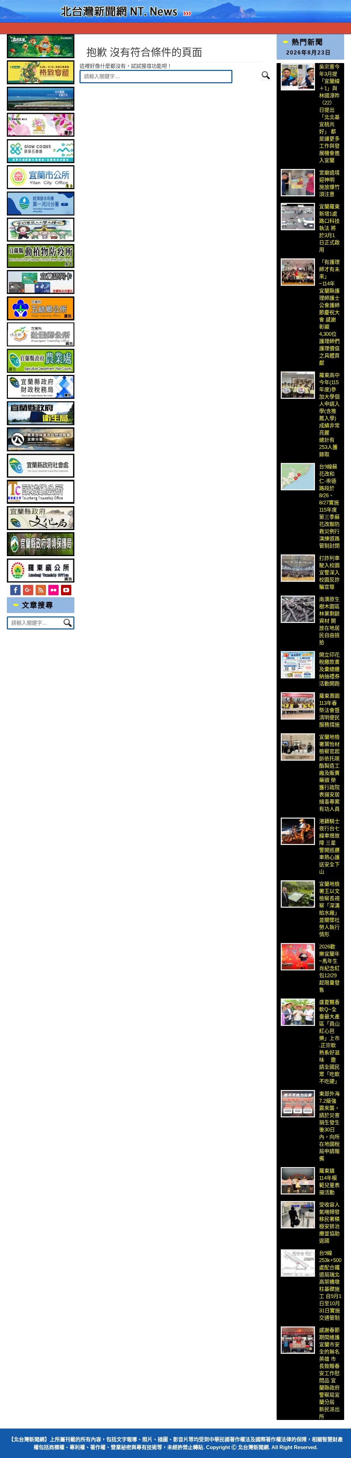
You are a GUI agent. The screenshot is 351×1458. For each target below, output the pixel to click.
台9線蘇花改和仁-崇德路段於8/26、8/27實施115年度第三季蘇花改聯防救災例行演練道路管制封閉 (329, 506)
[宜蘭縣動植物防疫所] (40, 266)
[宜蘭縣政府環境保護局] (40, 554)
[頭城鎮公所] (40, 502)
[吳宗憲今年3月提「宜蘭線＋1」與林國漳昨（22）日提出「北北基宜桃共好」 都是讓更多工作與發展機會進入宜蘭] (298, 76)
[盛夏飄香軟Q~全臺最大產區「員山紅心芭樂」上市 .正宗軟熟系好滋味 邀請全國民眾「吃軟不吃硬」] (298, 1012)
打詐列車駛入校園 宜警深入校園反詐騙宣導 (329, 572)
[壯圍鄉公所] (40, 344)
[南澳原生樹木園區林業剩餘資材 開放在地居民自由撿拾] (298, 609)
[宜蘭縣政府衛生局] (40, 423)
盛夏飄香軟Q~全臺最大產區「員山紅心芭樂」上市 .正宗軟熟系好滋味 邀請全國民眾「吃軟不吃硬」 (329, 1041)
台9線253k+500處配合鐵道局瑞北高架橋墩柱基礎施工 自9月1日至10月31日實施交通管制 (330, 1285)
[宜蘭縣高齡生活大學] (40, 240)
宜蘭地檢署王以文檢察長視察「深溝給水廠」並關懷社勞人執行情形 (329, 909)
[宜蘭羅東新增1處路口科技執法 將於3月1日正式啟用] (298, 216)
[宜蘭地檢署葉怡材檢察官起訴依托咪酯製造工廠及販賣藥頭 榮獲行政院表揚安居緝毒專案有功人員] (298, 747)
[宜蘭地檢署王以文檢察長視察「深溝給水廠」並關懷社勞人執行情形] (298, 894)
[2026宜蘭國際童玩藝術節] (40, 56)
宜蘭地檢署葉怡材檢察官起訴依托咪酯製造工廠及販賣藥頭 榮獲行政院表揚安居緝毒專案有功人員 (329, 773)
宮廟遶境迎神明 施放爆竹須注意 (329, 183)
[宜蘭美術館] (40, 109)
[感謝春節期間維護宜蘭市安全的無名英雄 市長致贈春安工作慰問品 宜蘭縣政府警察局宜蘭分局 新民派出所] (298, 1340)
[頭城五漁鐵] (40, 161)
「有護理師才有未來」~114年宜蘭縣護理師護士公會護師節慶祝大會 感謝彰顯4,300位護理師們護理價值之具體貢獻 (329, 312)
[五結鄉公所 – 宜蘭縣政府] (40, 318)
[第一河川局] (40, 214)
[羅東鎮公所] (40, 581)
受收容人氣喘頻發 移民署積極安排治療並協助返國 (329, 1222)
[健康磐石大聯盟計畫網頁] (40, 135)
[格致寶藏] (40, 82)
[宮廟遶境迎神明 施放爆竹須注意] (298, 182)
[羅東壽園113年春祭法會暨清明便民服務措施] (298, 706)
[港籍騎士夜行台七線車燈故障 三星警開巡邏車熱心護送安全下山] (298, 831)
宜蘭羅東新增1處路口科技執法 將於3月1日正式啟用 (329, 228)
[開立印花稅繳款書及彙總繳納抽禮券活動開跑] (298, 664)
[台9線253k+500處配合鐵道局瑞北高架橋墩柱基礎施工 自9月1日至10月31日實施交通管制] (298, 1263)
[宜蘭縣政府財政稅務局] (40, 397)
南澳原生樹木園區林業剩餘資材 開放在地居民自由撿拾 (329, 620)
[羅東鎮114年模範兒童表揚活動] (298, 1180)
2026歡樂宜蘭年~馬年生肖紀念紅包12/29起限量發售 (329, 968)
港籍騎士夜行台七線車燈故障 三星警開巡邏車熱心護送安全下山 (329, 846)
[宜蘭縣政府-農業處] (40, 371)
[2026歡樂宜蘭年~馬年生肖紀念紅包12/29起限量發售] (298, 956)
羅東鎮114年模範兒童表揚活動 (329, 1181)
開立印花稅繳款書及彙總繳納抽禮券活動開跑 (329, 669)
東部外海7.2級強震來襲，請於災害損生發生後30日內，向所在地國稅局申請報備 (329, 1126)
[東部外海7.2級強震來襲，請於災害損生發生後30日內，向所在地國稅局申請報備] (298, 1103)
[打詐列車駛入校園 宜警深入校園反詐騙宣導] (298, 568)
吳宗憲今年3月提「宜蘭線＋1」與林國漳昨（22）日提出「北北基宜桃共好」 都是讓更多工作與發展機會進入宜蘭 (329, 113)
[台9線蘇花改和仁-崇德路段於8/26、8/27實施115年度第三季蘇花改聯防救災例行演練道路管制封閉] (298, 476)
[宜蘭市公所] (40, 187)
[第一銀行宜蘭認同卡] (40, 292)
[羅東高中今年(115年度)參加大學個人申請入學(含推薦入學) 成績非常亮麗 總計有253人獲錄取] (298, 385)
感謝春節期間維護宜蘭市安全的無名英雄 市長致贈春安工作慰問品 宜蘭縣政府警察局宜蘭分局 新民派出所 (329, 1373)
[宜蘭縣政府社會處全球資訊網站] (40, 476)
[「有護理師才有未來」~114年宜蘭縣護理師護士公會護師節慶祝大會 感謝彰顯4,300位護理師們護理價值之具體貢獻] (298, 272)
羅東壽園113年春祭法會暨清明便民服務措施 (329, 710)
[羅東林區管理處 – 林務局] (40, 449)
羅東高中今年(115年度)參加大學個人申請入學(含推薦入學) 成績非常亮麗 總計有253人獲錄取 (329, 414)
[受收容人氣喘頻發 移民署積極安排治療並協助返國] (298, 1214)
